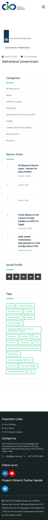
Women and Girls (16, 372)
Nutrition (10, 140)
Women (11, 366)
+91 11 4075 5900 (35, 456)
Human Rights (14, 323)
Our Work (9, 428)
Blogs (9, 95)
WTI (31, 372)
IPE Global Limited (13, 432)
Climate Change (14, 101)
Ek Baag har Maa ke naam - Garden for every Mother (28, 168)
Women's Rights (28, 366)
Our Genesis (10, 424)
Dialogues (11, 108)
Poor (36, 336)
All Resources (12, 88)
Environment (14, 311)
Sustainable (13, 354)
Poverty (11, 342)
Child (10, 305)
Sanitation (25, 342)
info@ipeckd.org (14, 456)
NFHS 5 (25, 336)
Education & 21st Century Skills (20, 114)
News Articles (12, 134)
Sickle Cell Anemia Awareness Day (23, 348)
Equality (29, 311)
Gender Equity (14, 317)
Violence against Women (19, 360)
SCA (37, 342)
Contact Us (9, 438)
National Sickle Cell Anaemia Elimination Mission (20, 330)
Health (9, 121)
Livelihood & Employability (18, 127)
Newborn (12, 336)
